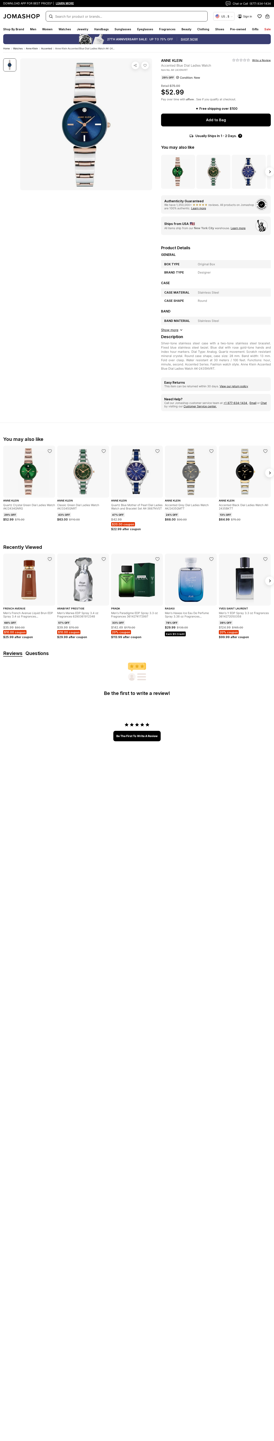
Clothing (203, 29)
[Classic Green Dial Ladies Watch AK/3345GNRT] (104, 451)
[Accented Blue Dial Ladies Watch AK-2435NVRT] (145, 65)
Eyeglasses (145, 29)
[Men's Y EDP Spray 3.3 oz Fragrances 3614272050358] (265, 559)
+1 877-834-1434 (235, 403)
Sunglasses (123, 29)
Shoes (219, 29)
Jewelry (82, 29)
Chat (264, 403)
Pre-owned (238, 29)
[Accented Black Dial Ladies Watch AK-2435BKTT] (265, 451)
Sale (267, 29)
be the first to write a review (137, 736)
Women (47, 29)
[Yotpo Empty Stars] (241, 60)
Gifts (255, 29)
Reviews (12, 653)
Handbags (101, 29)
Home (6, 48)
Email (253, 403)
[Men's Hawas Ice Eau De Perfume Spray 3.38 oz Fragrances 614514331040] (211, 559)
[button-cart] (267, 16)
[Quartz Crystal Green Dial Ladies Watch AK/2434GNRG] (50, 451)
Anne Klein (32, 48)
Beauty (186, 29)
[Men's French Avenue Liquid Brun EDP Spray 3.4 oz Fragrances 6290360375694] (50, 559)
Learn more (198, 208)
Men (33, 29)
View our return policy (234, 386)
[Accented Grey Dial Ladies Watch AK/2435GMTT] (211, 451)
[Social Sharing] (135, 65)
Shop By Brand (13, 29)
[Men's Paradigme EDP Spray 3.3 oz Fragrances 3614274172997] (157, 559)
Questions (37, 653)
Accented (46, 48)
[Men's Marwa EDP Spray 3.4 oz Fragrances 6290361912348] (104, 559)
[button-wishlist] (259, 16)
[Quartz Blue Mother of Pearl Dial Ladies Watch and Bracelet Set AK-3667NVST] (157, 451)
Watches (65, 29)
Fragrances (167, 29)
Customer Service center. (200, 406)
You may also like (177, 147)
